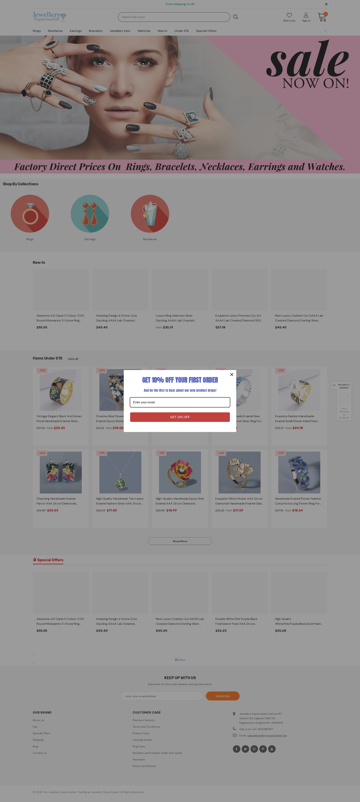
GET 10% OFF (180, 417)
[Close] (231, 374)
